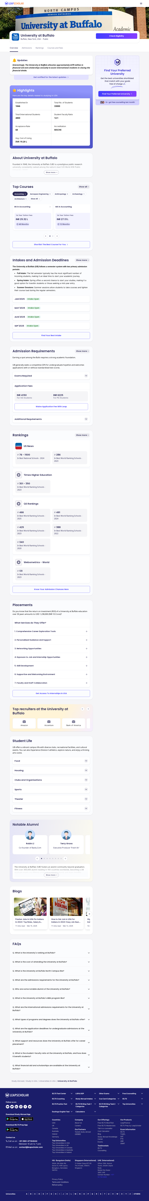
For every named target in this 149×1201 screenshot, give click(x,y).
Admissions (27, 48)
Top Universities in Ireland (62, 1152)
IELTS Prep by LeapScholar (130, 1126)
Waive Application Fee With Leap (51, 406)
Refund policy (57, 1185)
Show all (83, 186)
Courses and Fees (55, 48)
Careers (78, 1126)
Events (100, 1142)
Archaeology (78, 194)
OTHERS (137, 1194)
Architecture (20, 199)
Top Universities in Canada (62, 1148)
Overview (14, 48)
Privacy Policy (57, 1179)
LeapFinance (125, 1123)
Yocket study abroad (83, 1132)
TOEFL (122, 1134)
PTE (121, 1139)
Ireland (54, 1134)
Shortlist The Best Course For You (50, 244)
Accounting (20, 194)
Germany (55, 1137)
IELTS (100, 1148)
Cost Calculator (103, 1131)
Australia (55, 1131)
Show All (34, 199)
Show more (81, 260)
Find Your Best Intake (51, 335)
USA (53, 1123)
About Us (78, 1123)
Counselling (102, 1150)
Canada (55, 1128)
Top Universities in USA (61, 1143)
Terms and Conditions (60, 1182)
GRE (122, 1141)
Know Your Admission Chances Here (51, 589)
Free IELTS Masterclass (106, 1126)
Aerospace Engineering (40, 194)
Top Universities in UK (60, 1145)
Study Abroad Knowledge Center (107, 1138)
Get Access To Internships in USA (51, 693)
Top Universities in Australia (62, 1150)
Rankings (40, 48)
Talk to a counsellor (105, 1128)
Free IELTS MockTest (106, 1123)
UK (53, 1126)
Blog (99, 1134)
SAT (121, 1136)
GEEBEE (78, 1134)
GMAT (122, 1143)
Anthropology (61, 194)
